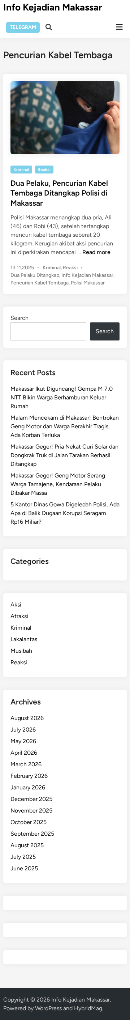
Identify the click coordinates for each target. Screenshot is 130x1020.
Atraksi (19, 616)
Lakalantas (23, 639)
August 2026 (27, 718)
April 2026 (23, 752)
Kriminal (21, 169)
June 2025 (24, 868)
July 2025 (23, 856)
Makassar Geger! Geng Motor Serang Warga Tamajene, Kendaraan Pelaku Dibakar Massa (57, 484)
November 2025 (31, 810)
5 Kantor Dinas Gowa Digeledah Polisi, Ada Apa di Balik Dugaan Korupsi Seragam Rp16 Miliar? (65, 513)
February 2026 (29, 775)
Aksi (15, 604)
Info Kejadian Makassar (52, 7)
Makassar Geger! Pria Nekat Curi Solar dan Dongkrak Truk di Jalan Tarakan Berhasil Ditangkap (64, 455)
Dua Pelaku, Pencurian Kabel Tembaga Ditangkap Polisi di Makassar (59, 193)
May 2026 (23, 741)
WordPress (48, 1008)
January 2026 (27, 787)
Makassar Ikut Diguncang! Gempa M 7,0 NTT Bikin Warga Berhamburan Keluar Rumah (61, 397)
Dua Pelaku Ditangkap (34, 275)
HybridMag (88, 1008)
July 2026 (23, 729)
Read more (96, 252)
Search (19, 317)
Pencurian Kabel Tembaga (39, 283)
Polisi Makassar (88, 283)
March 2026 (26, 764)
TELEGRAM (23, 27)
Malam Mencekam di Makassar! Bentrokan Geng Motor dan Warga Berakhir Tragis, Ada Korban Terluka (64, 426)
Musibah (21, 650)
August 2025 (27, 845)
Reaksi (44, 169)
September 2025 (32, 833)
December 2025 (31, 799)
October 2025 (28, 822)
